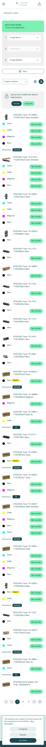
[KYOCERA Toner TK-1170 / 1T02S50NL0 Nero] (6, 251)
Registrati (28, 103)
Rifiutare (23, 735)
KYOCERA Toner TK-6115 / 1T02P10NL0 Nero (25, 435)
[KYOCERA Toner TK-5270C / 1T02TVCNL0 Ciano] (6, 632)
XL (16, 427)
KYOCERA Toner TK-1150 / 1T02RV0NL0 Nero (25, 285)
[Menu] (3, 4)
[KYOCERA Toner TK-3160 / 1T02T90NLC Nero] (6, 339)
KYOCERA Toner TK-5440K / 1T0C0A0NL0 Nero (25, 267)
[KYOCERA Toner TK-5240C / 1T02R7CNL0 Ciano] (6, 197)
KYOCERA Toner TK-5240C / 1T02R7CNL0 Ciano (25, 195)
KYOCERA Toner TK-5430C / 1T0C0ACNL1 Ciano (25, 476)
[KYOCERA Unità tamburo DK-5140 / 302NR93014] (6, 684)
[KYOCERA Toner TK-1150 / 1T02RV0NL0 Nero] (6, 286)
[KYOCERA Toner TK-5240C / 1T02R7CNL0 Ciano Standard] (6, 117)
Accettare (23, 740)
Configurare (23, 729)
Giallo (9, 130)
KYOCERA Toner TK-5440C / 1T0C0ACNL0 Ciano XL (25, 660)
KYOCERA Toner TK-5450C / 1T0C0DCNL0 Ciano (25, 547)
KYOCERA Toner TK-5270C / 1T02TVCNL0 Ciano (25, 631)
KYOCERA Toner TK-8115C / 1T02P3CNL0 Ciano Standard (25, 158)
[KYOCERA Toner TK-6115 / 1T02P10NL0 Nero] (6, 437)
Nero (9, 143)
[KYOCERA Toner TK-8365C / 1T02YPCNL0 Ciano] (6, 374)
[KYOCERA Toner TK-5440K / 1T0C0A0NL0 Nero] (6, 269)
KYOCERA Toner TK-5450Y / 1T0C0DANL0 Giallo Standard (25, 505)
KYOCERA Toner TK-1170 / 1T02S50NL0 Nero (25, 250)
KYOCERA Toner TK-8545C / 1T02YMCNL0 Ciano (25, 453)
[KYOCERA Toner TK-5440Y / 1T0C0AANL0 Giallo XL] (6, 414)
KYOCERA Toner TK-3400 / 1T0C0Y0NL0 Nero (25, 355)
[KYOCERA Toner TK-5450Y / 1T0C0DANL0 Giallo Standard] (6, 506)
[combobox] (24, 37)
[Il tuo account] (39, 4)
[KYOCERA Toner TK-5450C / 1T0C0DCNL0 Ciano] (6, 549)
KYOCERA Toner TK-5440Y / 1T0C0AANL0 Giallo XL (25, 413)
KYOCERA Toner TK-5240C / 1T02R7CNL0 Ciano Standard (25, 116)
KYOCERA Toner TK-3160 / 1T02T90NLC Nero (25, 337)
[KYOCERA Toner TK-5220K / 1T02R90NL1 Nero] (6, 234)
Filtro (24, 71)
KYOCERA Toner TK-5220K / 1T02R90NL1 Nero (25, 232)
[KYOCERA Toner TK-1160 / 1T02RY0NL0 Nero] (6, 304)
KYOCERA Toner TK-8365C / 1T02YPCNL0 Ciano (25, 373)
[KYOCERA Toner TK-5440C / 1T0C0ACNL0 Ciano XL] (6, 662)
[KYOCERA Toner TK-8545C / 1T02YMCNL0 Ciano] (6, 455)
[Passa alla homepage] (23, 4)
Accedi (16, 103)
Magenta (11, 136)
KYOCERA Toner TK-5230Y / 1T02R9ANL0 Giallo (25, 584)
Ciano (9, 123)
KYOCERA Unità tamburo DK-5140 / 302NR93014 (25, 683)
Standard (17, 150)
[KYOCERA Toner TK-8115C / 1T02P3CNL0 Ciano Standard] (6, 159)
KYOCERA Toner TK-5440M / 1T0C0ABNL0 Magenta (25, 395)
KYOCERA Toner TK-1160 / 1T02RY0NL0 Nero (25, 302)
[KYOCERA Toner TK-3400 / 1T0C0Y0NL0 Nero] (6, 356)
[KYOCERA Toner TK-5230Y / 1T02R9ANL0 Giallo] (6, 586)
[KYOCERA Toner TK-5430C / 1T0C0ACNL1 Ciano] (6, 477)
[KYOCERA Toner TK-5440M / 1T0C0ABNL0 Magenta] (6, 397)
